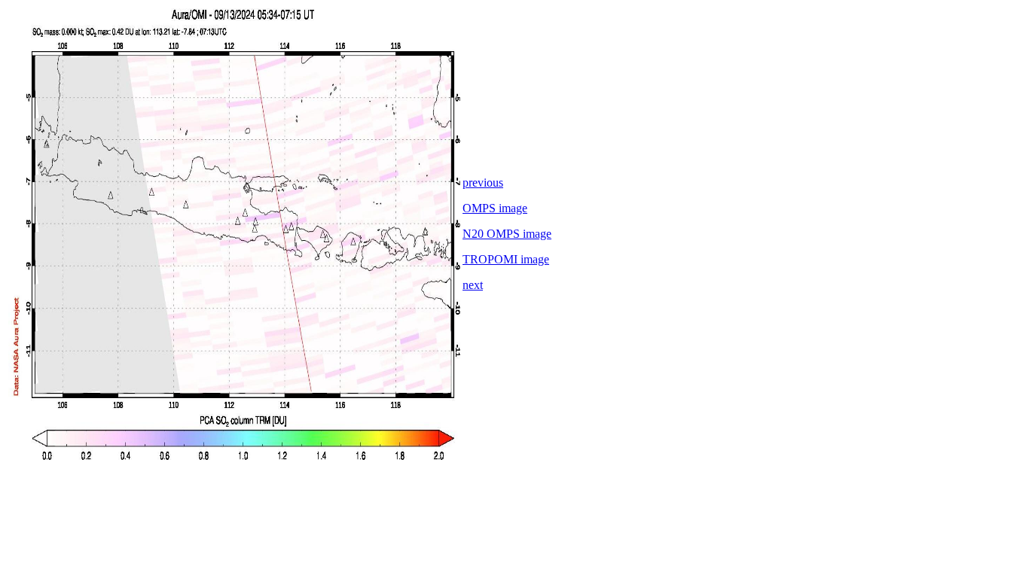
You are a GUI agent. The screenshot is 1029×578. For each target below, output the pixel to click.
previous (483, 182)
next (473, 284)
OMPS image (495, 208)
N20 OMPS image (507, 233)
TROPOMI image (506, 259)
